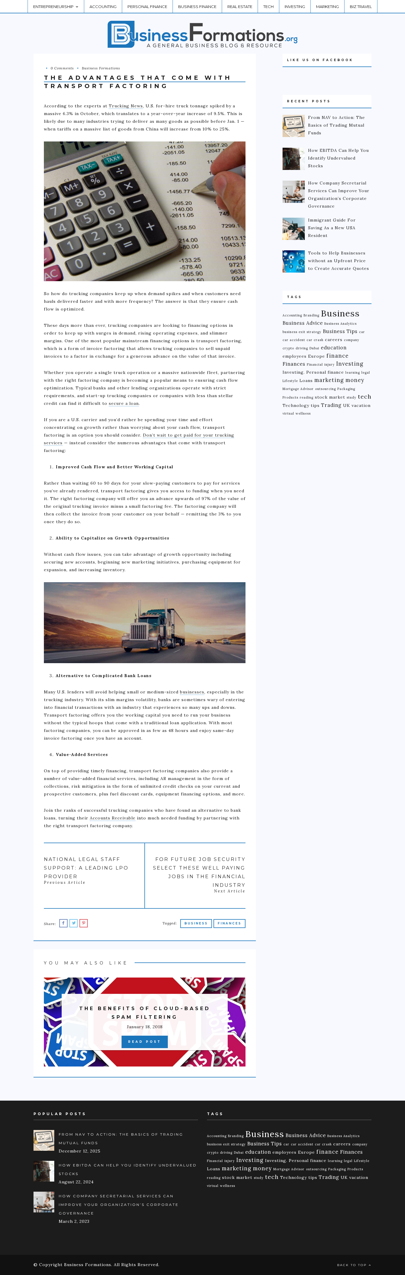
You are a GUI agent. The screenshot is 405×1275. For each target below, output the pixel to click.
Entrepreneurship (53, 6)
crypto (288, 348)
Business (196, 923)
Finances (229, 923)
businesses (192, 692)
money (354, 380)
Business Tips (340, 331)
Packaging (346, 389)
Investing (295, 6)
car (362, 332)
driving (302, 348)
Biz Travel (361, 6)
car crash (315, 340)
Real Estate (239, 6)
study (351, 397)
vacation (361, 405)
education (334, 348)
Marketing (327, 6)
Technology (296, 405)
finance (337, 355)
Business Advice (303, 323)
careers (333, 339)
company (351, 340)
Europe (316, 356)
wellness (303, 413)
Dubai (314, 348)
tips (315, 405)
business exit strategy (302, 332)
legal (365, 372)
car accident (294, 340)
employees (295, 356)
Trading (331, 405)
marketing (329, 380)
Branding (311, 315)
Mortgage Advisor (298, 389)
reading (306, 397)
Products (290, 397)
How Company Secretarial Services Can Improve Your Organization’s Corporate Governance (119, 1204)
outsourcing (325, 389)
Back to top (353, 1265)
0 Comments (62, 68)
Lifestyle (290, 381)
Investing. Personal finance (313, 372)
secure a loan (124, 403)
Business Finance (197, 6)
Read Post (144, 1042)
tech (364, 396)
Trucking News (126, 106)
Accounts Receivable (112, 818)
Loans (306, 380)
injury (329, 364)
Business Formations (101, 68)
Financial (315, 364)
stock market (330, 397)
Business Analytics (340, 323)
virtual (288, 413)
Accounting (103, 6)
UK (346, 405)
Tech (268, 6)
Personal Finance (147, 6)
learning (352, 372)
